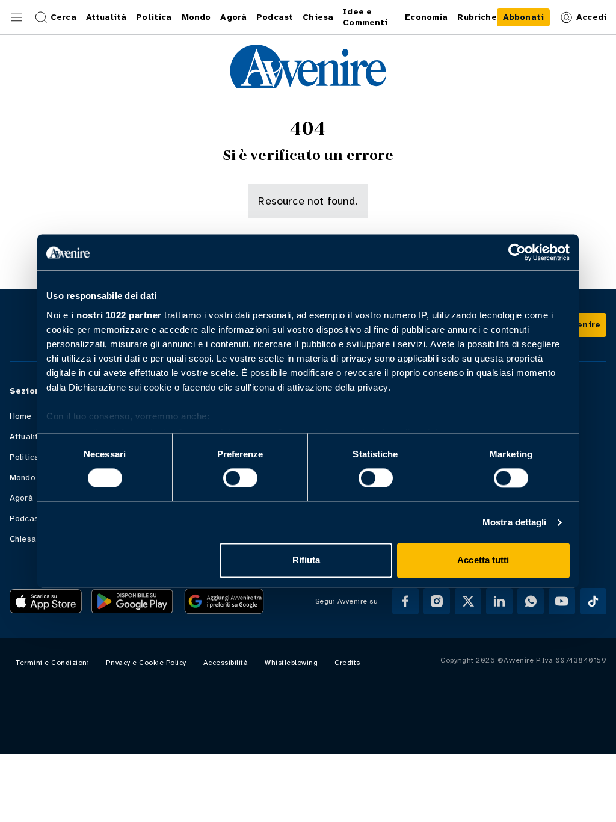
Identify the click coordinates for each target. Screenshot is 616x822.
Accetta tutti (483, 560)
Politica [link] (153, 17)
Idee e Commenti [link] (365, 17)
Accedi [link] (591, 17)
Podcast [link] (274, 17)
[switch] (240, 477)
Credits (347, 662)
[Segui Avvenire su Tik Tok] (593, 601)
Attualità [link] (106, 17)
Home (21, 416)
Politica (24, 457)
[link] (523, 17)
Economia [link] (426, 17)
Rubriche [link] (476, 17)
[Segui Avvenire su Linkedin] (499, 601)
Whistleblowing (291, 662)
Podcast (26, 518)
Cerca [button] (63, 17)
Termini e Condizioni (52, 662)
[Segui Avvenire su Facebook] (405, 601)
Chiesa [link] (318, 17)
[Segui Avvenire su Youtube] (562, 601)
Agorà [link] (233, 17)
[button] (17, 17)
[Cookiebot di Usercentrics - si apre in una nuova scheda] (517, 252)
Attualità (26, 436)
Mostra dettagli (514, 522)
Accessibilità (225, 662)
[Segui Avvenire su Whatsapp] (530, 601)
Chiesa (23, 539)
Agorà (21, 498)
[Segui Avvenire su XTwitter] (468, 601)
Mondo (22, 477)
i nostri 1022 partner (116, 315)
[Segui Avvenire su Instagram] (437, 601)
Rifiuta (306, 560)
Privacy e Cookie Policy (146, 662)
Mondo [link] (196, 17)
